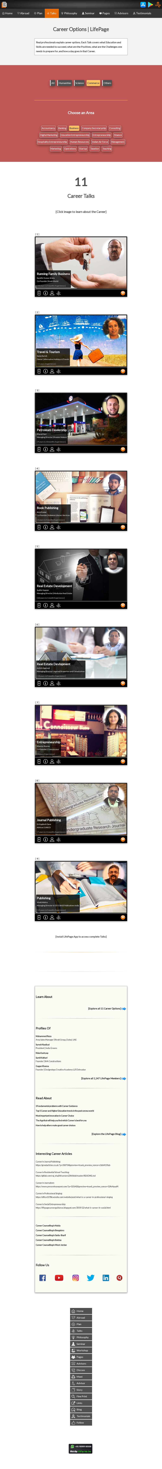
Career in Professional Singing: (49, 1193)
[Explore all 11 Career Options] (105, 1008)
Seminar (90, 13)
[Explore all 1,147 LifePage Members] (101, 1078)
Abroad (24, 13)
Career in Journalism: (45, 1183)
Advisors (123, 13)
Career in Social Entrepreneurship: (51, 1204)
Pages (106, 13)
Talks (53, 13)
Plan (39, 13)
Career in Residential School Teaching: (52, 1172)
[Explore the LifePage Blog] (107, 1133)
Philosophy (70, 13)
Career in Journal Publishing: (48, 1161)
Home (8, 13)
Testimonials (143, 13)
